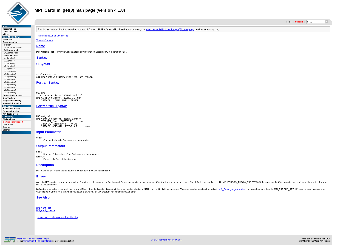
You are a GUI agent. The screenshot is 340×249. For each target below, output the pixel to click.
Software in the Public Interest (37, 241)
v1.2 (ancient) (10, 90)
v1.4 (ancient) (10, 85)
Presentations (9, 29)
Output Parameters (50, 146)
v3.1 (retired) (9, 61)
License (6, 130)
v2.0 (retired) (9, 69)
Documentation (10, 42)
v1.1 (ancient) (10, 93)
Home (288, 22)
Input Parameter (48, 132)
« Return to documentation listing (52, 36)
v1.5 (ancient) (10, 82)
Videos (6, 34)
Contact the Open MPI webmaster (166, 240)
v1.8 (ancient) (10, 74)
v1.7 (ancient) (10, 77)
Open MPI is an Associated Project (33, 239)
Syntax (41, 57)
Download (8, 39)
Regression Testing (12, 101)
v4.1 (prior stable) (11, 53)
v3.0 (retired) (9, 63)
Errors (41, 176)
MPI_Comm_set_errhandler (232, 189)
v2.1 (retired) (9, 66)
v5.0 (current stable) (13, 47)
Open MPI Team (10, 31)
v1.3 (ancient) (10, 87)
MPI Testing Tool (10, 114)
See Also (43, 197)
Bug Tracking (9, 98)
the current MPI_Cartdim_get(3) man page (170, 29)
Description (45, 165)
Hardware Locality (11, 108)
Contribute (8, 124)
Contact (6, 127)
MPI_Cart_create (45, 210)
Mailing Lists (9, 119)
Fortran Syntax (47, 82)
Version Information (12, 103)
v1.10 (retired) (10, 71)
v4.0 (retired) (9, 58)
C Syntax (43, 64)
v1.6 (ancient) (10, 79)
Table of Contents (44, 40)
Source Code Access (12, 95)
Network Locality (11, 111)
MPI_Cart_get (43, 208)
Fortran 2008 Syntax (51, 106)
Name (40, 46)
